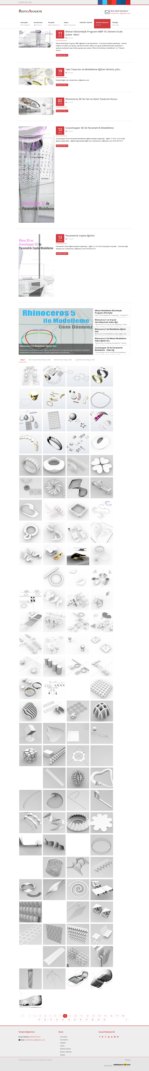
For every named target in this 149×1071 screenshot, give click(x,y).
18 (123, 1016)
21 (51, 1019)
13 (93, 1016)
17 (117, 1016)
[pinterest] (128, 2)
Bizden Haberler (66, 1052)
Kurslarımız (64, 1040)
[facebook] (100, 2)
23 (63, 1019)
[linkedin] (118, 2)
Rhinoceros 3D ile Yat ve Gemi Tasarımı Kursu (91, 99)
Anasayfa (63, 1037)
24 (69, 1019)
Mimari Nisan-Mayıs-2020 (63, 360)
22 (57, 1019)
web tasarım (108, 1066)
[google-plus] (105, 1036)
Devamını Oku (61, 55)
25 (75, 1019)
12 (87, 1016)
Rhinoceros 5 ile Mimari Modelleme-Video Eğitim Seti (44, 346)
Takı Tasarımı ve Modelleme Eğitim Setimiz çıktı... (93, 69)
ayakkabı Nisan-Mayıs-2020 (85, 360)
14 (99, 1016)
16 (111, 1016)
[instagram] (123, 2)
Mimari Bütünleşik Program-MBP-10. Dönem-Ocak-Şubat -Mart (94, 33)
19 (39, 1019)
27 (87, 1019)
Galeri (62, 1046)
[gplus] (109, 2)
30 (104, 1019)
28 (92, 1019)
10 (75, 1016)
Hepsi (22, 360)
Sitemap (127, 1060)
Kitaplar (63, 1043)
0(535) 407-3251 (35, 1037)
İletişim (62, 1055)
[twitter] (104, 2)
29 (98, 1019)
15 (105, 1016)
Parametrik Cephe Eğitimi (80, 235)
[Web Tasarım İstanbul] (121, 1065)
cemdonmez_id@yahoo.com (120, 13)
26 (81, 1019)
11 (81, 1016)
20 (45, 1019)
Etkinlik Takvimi (65, 1049)
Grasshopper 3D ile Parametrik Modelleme (89, 127)
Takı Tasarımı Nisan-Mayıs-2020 (39, 360)
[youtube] (114, 2)
